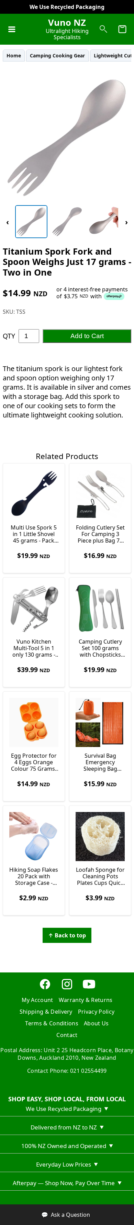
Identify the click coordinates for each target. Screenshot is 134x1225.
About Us (96, 1023)
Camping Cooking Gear (57, 55)
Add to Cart (87, 335)
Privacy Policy (96, 1011)
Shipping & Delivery (46, 1011)
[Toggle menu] (11, 29)
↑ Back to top (67, 935)
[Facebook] (45, 988)
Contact (66, 1035)
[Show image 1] (31, 221)
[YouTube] (89, 988)
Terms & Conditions (51, 1023)
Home (14, 55)
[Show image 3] (103, 221)
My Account (37, 1000)
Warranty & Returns (86, 1000)
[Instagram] (67, 988)
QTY (9, 336)
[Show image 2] (67, 221)
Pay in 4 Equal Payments (67, 7)
